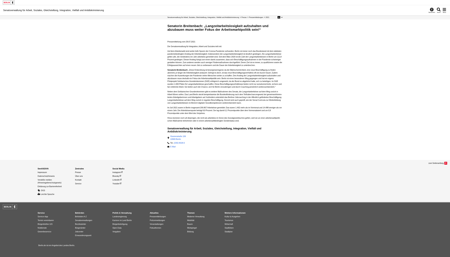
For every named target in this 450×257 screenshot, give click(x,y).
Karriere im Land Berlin (122, 220)
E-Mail (173, 147)
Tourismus (229, 220)
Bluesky (115, 176)
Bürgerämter (80, 228)
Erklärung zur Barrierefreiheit (50, 186)
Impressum (42, 172)
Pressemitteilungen (158, 217)
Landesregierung (119, 217)
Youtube (115, 184)
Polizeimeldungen (157, 220)
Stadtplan (229, 232)
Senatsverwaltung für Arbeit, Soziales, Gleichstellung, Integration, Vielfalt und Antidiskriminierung (203, 17)
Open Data (117, 228)
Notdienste (42, 228)
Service (78, 184)
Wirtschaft (229, 224)
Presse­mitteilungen (256, 17)
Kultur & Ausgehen (232, 217)
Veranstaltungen (156, 224)
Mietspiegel (192, 228)
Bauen (190, 224)
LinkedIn (116, 180)
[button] (280, 17)
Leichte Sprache (47, 194)
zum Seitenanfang (436, 163)
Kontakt (78, 180)
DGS (43, 190)
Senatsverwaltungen (83, 220)
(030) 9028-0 (179, 143)
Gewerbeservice (44, 232)
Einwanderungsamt (83, 235)
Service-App (43, 217)
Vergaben (116, 232)
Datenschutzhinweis (46, 176)
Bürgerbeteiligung (119, 224)
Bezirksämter (80, 224)
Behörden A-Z (81, 217)
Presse (244, 17)
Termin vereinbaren (46, 220)
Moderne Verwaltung (195, 217)
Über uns (79, 176)
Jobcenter (79, 232)
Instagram (116, 172)
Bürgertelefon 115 (45, 224)
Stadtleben (229, 228)
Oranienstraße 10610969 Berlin (178, 137)
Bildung (190, 232)
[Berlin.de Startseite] (9, 2)
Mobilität (190, 220)
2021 (267, 17)
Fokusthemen (155, 228)
